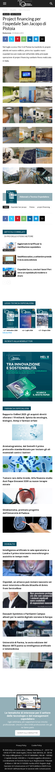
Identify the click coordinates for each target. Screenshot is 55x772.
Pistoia (32, 207)
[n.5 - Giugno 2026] (44, 319)
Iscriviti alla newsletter (18, 341)
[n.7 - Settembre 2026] (11, 196)
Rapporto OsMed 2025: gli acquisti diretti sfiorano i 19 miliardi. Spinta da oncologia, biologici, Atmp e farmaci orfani (25, 417)
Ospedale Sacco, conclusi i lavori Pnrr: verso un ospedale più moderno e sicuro (34, 272)
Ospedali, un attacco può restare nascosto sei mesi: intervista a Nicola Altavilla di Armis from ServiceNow (27, 585)
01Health (10, 544)
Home (5, 10)
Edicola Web (7, 333)
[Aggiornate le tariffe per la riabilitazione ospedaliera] (9, 246)
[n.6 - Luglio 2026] (27, 319)
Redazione (7, 33)
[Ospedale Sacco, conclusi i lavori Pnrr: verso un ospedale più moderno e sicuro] (9, 272)
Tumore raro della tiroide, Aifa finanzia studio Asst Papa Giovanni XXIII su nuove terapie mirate (27, 481)
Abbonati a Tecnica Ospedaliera (34, 197)
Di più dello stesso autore (18, 236)
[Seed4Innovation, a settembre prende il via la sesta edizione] (9, 259)
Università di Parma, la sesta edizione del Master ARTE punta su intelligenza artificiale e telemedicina (27, 645)
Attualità (13, 10)
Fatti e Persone (24, 10)
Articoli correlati (14, 232)
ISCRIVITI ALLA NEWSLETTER (27, 733)
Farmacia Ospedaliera (17, 408)
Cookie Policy (37, 745)
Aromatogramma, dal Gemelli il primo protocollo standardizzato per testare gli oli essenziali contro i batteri (26, 449)
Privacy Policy (21, 745)
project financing (43, 207)
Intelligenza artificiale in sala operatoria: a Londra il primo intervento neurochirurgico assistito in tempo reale (26, 553)
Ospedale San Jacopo (19, 207)
